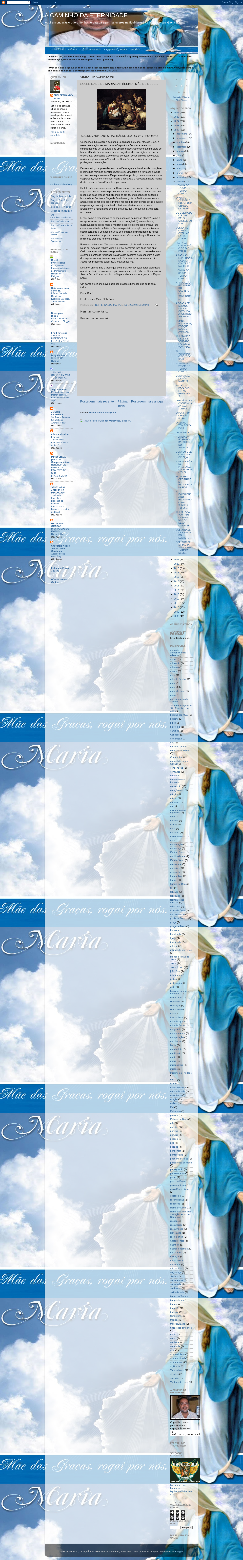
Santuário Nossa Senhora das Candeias (60, 548)
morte (173, 1079)
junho (180, 160)
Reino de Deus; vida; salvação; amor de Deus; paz (181, 1214)
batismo (174, 719)
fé (171, 888)
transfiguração (177, 1324)
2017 (177, 577)
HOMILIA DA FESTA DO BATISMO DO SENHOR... (183, 442)
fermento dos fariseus (177, 901)
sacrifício (175, 1245)
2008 (177, 616)
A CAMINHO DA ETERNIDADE (86, 15)
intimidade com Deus (181, 950)
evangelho (175, 872)
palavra (174, 1115)
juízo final (175, 971)
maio (179, 164)
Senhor (174, 1276)
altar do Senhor (178, 679)
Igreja (173, 938)
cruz (172, 806)
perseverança (177, 1173)
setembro (182, 147)
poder (173, 1177)
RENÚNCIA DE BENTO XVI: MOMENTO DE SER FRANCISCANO (59, 470)
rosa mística (176, 1237)
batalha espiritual (179, 715)
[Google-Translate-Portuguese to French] (181, 81)
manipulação (177, 1037)
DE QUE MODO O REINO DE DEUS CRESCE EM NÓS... (184, 218)
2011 (177, 603)
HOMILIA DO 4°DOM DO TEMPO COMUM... (183, 189)
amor (173, 687)
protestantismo (178, 1185)
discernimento (177, 836)
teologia (174, 1312)
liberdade (175, 1001)
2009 (177, 612)
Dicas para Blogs (57, 314)
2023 (177, 125)
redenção (175, 1204)
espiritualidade (177, 856)
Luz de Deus (176, 1017)
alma (172, 675)
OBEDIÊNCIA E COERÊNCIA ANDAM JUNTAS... (184, 404)
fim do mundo (177, 914)
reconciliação (177, 1200)
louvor (173, 1013)
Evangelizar (176, 876)
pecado (174, 1147)
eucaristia (175, 868)
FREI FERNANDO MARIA (63, 97)
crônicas (174, 802)
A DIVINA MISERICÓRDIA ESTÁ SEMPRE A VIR (60, 339)
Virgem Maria (177, 1370)
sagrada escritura (179, 1249)
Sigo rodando (59, 389)
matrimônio (176, 1049)
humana (174, 930)
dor (172, 840)
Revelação (175, 1233)
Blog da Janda (59, 355)
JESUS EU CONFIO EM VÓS (60, 373)
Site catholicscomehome (60, 216)
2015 (177, 585)
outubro (181, 142)
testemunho (176, 1316)
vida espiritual (177, 1358)
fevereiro (181, 177)
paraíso (174, 1127)
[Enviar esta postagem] (156, 305)
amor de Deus (177, 691)
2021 (177, 559)
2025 (177, 117)
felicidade (175, 896)
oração (174, 1099)
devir (172, 828)
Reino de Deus (178, 1207)
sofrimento (175, 1288)
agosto (180, 151)
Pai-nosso (175, 1111)
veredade (175, 1346)
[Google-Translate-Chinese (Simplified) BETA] (176, 81)
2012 (177, 599)
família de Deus (178, 884)
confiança (175, 772)
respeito (174, 1221)
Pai (172, 1107)
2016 (177, 581)
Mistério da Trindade (181, 1073)
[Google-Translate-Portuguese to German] (186, 81)
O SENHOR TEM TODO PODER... (183, 425)
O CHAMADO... (184, 432)
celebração (176, 738)
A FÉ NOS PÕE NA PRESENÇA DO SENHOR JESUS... (184, 467)
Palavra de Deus (179, 1119)
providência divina (179, 1189)
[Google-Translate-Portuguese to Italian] (176, 87)
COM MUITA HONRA (57, 359)
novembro (182, 138)
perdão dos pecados (181, 1162)
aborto (173, 659)
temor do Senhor (179, 1296)
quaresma (175, 1196)
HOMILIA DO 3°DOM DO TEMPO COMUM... (183, 274)
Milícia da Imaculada (61, 211)
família (173, 880)
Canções (175, 735)
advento (174, 667)
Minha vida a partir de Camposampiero (60, 459)
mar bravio (176, 1041)
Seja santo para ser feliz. (60, 289)
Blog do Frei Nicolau (61, 207)
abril (179, 168)
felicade (174, 892)
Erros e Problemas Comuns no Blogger (60, 320)
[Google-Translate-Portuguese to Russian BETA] (179, 93)
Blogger (179, 1551)
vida (172, 1350)
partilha (174, 1131)
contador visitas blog (61, 184)
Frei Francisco (59, 333)
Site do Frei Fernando (56, 240)
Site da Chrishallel (59, 221)
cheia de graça (178, 746)
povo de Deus (177, 1181)
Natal (173, 1083)
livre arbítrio (176, 1009)
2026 (177, 112)
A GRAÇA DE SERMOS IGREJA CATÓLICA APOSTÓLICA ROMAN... (184, 310)
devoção (174, 832)
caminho (174, 731)
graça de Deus (178, 926)
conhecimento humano (177, 780)
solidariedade (177, 1292)
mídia (173, 1061)
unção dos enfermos (181, 1328)
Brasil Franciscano (58, 261)
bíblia (173, 723)
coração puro (177, 790)
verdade (174, 1342)
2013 (177, 594)
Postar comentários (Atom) (103, 412)
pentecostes (176, 1155)
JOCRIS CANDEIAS (57, 413)
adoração (175, 663)
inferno (174, 946)
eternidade (176, 864)
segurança (175, 1272)
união (173, 1334)
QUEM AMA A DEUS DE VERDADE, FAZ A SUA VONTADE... (183, 341)
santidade (175, 1264)
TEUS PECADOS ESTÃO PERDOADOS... (183, 391)
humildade (175, 934)
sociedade (175, 1284)
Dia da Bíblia (57, 534)
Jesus (173, 963)
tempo (173, 1304)
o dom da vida (177, 1091)
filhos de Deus (177, 910)
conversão (175, 786)
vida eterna (176, 1362)
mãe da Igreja (177, 1021)
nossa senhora (178, 1087)
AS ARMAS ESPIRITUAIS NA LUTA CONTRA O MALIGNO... (184, 260)
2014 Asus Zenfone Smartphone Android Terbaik (60, 420)
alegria (173, 671)
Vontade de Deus (179, 1382)
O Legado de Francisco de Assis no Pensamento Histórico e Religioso (60, 271)
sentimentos (176, 1280)
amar (173, 683)
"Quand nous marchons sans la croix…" (59, 442)
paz (172, 1143)
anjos (173, 695)
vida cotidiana (177, 1354)
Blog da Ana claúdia (60, 196)
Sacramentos (177, 1241)
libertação (175, 1005)
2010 (177, 607)
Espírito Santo (177, 852)
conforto (174, 775)
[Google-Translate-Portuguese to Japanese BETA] (181, 87)
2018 (177, 572)
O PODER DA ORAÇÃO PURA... (183, 416)
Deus (173, 824)
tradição (174, 1320)
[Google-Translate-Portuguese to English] (186, 87)
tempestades (177, 1300)
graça (173, 922)
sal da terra (176, 1252)
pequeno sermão (179, 1159)
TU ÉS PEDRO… (59, 378)
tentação (174, 1308)
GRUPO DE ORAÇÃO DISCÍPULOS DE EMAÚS (60, 527)
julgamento (176, 975)
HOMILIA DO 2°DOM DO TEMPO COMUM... (183, 367)
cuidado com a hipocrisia (178, 811)
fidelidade (175, 906)
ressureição (176, 1225)
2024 (177, 121)
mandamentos (177, 1033)
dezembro (182, 134)
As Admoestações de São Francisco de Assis (181, 708)
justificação (176, 983)
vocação (174, 1378)
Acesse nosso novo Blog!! (58, 555)
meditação (175, 1053)
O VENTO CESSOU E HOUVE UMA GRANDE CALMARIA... (184, 203)
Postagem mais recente (97, 401)
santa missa (176, 1260)
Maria (173, 1045)
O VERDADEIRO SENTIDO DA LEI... (184, 355)
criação (174, 794)
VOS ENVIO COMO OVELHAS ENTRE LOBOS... (182, 233)
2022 (177, 130)
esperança (175, 848)
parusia (174, 1135)
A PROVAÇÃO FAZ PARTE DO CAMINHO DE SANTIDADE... (184, 291)
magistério (175, 1029)
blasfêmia (175, 727)
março (180, 173)
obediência (176, 1095)
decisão (174, 820)
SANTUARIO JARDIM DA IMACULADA (58, 490)
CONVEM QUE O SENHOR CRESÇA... (184, 454)
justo (172, 987)
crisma (173, 798)
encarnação (176, 844)
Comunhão (176, 757)
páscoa (174, 1139)
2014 (177, 590)
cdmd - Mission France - (60, 435)
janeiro (180, 181)
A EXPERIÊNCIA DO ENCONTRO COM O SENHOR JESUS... (184, 499)
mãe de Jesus (177, 1025)
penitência (175, 1151)
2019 (177, 568)
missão (174, 1069)
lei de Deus (176, 997)
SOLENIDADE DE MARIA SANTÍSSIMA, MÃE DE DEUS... (184, 547)
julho (179, 155)
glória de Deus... (178, 918)
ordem (173, 1103)
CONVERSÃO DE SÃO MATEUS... (183, 378)
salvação (175, 1256)
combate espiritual (179, 750)
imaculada (175, 942)
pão (172, 1123)
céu (172, 742)
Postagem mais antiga (147, 401)
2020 (177, 564)
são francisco (177, 1268)
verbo (173, 1338)
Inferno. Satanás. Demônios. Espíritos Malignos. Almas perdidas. (60, 297)
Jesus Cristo (176, 967)
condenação (176, 768)
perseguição (176, 1169)
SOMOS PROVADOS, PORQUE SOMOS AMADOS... (184, 326)
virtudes (174, 1374)
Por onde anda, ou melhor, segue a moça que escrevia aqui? (60, 396)
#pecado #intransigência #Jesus (178, 653)
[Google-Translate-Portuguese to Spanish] (184, 93)
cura (172, 816)
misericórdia (176, 1065)
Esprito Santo (177, 860)
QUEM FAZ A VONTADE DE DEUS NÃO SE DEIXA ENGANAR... (184, 519)
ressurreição (176, 1229)
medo (173, 1057)
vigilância (175, 1366)
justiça (173, 979)
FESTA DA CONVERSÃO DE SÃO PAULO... (183, 247)
